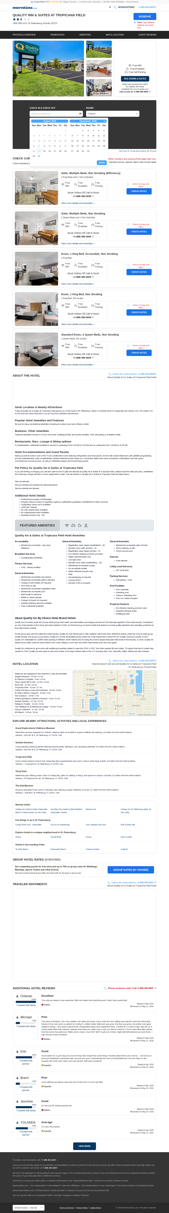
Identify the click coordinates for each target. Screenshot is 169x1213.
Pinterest (85, 1195)
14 (78, 141)
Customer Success (74, 1190)
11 (99, 136)
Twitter (50, 1195)
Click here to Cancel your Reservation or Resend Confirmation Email (42, 1180)
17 (93, 141)
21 (78, 146)
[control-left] (18, 69)
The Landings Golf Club (96, 825)
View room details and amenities (77, 203)
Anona (18, 837)
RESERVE (145, 16)
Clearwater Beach (58, 849)
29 (65, 151)
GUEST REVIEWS (147, 35)
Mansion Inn (91, 809)
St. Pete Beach (21, 849)
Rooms (90, 108)
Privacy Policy (82, 1207)
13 (72, 141)
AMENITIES (85, 35)
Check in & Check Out (42, 108)
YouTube (58, 1195)
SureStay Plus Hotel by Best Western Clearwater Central (66, 810)
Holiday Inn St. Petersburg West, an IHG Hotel (136, 810)
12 (104, 136)
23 (88, 146)
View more (85, 1146)
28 (60, 151)
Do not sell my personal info (96, 1190)
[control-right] (78, 69)
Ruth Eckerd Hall (128, 825)
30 (34, 156)
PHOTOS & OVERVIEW (24, 35)
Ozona (88, 837)
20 (72, 146)
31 (39, 156)
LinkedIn (76, 1195)
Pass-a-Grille (126, 837)
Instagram (66, 1195)
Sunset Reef (56, 837)
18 (99, 141)
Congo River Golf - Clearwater (28, 825)
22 (83, 146)
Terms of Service (66, 1207)
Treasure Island (92, 849)
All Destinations (43, 1190)
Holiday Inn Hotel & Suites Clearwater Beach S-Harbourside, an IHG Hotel (31, 810)
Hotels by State (58, 1190)
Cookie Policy (95, 1207)
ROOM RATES (57, 35)
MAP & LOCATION (115, 35)
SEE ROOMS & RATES (135, 79)
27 (55, 151)
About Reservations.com (23, 1190)
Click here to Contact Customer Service (111, 1180)
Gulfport (124, 849)
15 (83, 141)
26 (50, 151)
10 (93, 136)
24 (39, 151)
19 (104, 141)
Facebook (41, 1195)
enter (102, 163)
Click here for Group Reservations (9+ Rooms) (137, 151)
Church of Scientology (60, 825)
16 (88, 141)
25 (44, 151)
